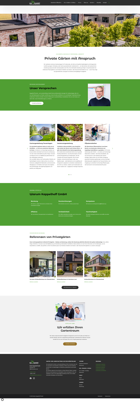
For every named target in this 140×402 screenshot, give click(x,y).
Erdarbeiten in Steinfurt (100, 364)
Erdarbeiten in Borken (100, 369)
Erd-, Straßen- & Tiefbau (84, 371)
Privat (80, 378)
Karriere (80, 385)
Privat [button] (79, 3)
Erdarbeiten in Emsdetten (101, 370)
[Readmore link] (43, 267)
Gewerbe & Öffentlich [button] (56, 3)
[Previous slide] (27, 148)
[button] (109, 3)
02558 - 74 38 (32, 372)
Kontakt (105, 3)
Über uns (86, 3)
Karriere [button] (92, 3)
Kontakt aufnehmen (36, 103)
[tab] (68, 174)
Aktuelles (99, 3)
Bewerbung (81, 386)
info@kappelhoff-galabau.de (35, 375)
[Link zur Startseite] (35, 3)
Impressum (100, 396)
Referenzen (81, 365)
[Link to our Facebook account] (31, 378)
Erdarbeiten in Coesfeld (100, 366)
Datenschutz (107, 396)
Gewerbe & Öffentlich (83, 364)
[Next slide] (112, 148)
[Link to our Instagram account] (34, 378)
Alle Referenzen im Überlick (70, 287)
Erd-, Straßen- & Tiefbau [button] (69, 3)
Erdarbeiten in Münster (100, 367)
